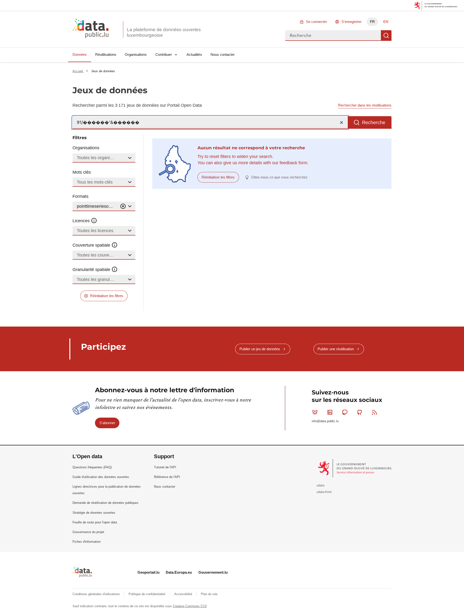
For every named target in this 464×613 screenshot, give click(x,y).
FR (372, 22)
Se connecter (316, 22)
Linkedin (330, 412)
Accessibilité (183, 594)
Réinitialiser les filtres (106, 296)
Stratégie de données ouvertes (93, 512)
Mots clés (81, 172)
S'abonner (107, 423)
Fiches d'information (86, 541)
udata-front (324, 492)
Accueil (78, 71)
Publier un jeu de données (259, 349)
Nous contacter (222, 54)
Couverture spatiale (91, 245)
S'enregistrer (351, 22)
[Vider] (123, 206)
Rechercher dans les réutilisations (365, 105)
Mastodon (344, 412)
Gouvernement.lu (213, 572)
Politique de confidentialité (147, 594)
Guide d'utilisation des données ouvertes (100, 477)
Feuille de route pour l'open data (94, 522)
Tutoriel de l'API (165, 467)
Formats (80, 196)
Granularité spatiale (91, 269)
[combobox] (333, 35)
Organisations (136, 54)
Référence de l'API (167, 477)
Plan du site (209, 594)
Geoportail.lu (149, 572)
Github (359, 412)
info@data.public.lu (325, 421)
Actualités (194, 54)
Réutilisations (105, 54)
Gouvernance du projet (88, 532)
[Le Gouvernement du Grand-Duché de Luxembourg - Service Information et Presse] (355, 468)
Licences (81, 220)
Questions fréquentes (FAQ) (92, 467)
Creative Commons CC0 (190, 606)
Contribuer (163, 54)
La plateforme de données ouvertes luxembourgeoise (164, 32)
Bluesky (315, 412)
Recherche (386, 35)
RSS (374, 412)
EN (385, 22)
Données (79, 54)
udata (320, 485)
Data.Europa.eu (179, 572)
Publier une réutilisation (336, 349)
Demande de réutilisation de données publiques (105, 503)
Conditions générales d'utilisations (96, 594)
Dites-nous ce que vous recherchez (279, 177)
